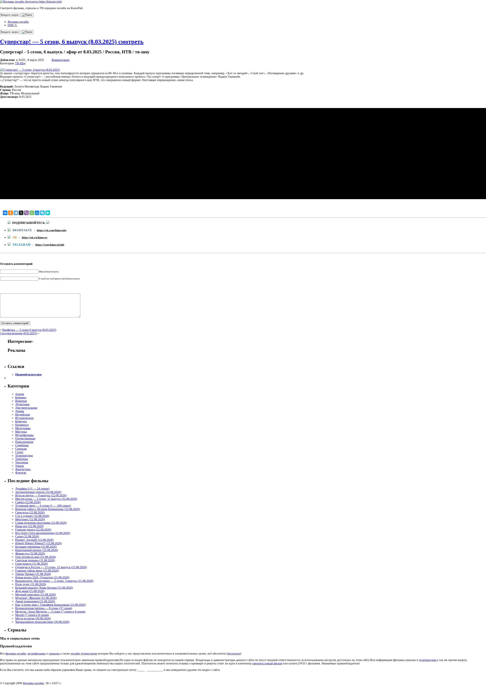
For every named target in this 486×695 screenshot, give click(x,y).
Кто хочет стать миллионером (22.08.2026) (42, 533)
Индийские (22, 414)
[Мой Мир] (37, 213)
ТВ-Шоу (20, 63)
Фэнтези (20, 472)
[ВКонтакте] (5, 213)
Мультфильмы (24, 435)
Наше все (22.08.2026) (29, 526)
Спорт (19, 452)
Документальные (26, 407)
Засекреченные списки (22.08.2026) (38, 492)
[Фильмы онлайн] (31, 1)
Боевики (20, 397)
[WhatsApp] (31, 213)
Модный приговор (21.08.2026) (35, 594)
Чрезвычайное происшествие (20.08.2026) (42, 621)
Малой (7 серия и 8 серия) (32, 615)
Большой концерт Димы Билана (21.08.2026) (44, 587)
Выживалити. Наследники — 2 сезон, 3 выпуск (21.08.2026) (54, 580)
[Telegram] (15, 213)
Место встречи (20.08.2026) (33, 618)
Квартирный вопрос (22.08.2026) (36, 550)
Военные (21, 400)
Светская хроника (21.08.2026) (35, 560)
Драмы (19, 411)
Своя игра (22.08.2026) (30, 512)
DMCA (12, 25)
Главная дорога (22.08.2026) (33, 529)
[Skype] (42, 213)
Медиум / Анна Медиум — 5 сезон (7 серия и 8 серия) (50, 611)
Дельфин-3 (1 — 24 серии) (32, 488)
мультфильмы (36, 653)
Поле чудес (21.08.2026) (30, 584)
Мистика (21, 431)
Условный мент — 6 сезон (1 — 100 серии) (43, 505)
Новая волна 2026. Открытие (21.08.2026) (42, 577)
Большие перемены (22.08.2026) (36, 546)
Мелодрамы (23, 428)
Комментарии (60, 60)
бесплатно (234, 653)
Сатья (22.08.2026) (27, 536)
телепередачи (427, 660)
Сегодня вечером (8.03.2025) (18, 333)
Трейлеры (21, 459)
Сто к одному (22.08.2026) (32, 516)
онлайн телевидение (84, 653)
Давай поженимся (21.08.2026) (35, 601)
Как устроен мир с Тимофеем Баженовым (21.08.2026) (50, 604)
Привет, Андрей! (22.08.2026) (34, 539)
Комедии (21, 421)
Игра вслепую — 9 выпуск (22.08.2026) (40, 495)
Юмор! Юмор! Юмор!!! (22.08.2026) (38, 543)
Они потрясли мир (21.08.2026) (35, 557)
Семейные (22, 445)
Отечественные (25, 438)
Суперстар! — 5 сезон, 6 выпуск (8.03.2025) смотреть (72, 41)
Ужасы (19, 465)
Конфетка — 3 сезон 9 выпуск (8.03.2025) (29, 329)
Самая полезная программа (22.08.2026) (41, 522)
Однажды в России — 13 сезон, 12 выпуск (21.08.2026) (51, 567)
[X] (21, 213)
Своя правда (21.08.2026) (31, 563)
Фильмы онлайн (18, 21)
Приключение (24, 441)
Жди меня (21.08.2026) (29, 591)
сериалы (54, 653)
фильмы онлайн (16, 653)
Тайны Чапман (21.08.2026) (33, 574)
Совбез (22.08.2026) (28, 502)
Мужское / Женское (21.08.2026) (36, 598)
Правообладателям (28, 374)
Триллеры (21, 462)
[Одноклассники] (10, 213)
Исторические (24, 418)
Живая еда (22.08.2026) (30, 553)
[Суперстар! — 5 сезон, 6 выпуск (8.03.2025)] (30, 69)
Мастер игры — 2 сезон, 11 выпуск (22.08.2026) (46, 498)
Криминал (22, 424)
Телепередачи (24, 455)
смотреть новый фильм (267, 663)
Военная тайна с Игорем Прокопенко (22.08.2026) (47, 509)
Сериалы (21, 448)
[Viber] (26, 213)
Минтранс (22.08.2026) (30, 519)
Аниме (19, 394)
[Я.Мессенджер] (47, 213)
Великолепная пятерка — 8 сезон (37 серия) (43, 608)
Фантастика (23, 469)
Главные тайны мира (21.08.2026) (37, 570)
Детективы (22, 404)
